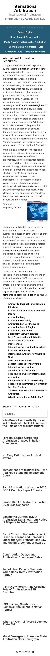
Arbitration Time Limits (20, 330)
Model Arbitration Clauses (22, 370)
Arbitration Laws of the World (23, 323)
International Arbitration (25, 8)
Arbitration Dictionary (19, 320)
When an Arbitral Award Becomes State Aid (24, 623)
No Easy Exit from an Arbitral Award (21, 457)
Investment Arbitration (20, 360)
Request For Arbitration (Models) (25, 380)
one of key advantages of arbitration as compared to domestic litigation (23, 291)
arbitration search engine (29, 105)
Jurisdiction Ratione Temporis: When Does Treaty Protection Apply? (22, 572)
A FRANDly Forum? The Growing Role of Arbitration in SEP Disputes (24, 589)
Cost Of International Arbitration (25, 337)
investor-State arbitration (15, 250)
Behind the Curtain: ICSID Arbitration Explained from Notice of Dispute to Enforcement (24, 519)
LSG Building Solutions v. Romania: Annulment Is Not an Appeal (22, 606)
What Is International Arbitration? (25, 397)
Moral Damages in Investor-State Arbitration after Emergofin (24, 638)
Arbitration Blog (16, 317)
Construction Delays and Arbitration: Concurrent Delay (22, 556)
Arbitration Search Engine (21, 327)
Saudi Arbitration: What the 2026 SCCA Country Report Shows (24, 489)
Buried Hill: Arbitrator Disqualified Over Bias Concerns (24, 503)
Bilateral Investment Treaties (23, 333)
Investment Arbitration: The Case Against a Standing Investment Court (24, 472)
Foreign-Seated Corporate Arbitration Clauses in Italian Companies (21, 440)
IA (33, 652)
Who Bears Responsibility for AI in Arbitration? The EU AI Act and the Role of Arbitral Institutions (24, 423)
